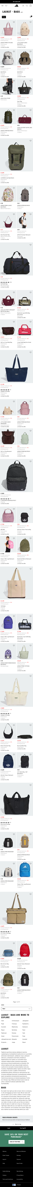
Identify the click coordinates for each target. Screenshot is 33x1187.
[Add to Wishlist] (14, 22)
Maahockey (15, 1027)
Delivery (4, 1151)
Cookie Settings (6, 1171)
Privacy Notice (20, 1175)
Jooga (13, 1042)
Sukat (2, 1036)
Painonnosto (15, 1036)
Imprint (4, 1159)
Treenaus (14, 1024)
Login (8, 1128)
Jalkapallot (25, 1020)
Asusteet (3, 1027)
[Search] (27, 5)
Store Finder (20, 1163)
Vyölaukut (25, 1027)
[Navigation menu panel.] (2, 5)
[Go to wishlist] (6, 5)
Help (4, 1163)
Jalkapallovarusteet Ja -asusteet (6, 1039)
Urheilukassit (15, 1020)
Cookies (4, 1175)
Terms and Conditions (8, 1179)
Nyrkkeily (14, 1030)
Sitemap (19, 1155)
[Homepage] (16, 6)
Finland (19, 1184)
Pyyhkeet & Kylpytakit (25, 1024)
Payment (19, 1159)
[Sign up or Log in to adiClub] (23, 5)
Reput (2, 1030)
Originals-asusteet (4, 1042)
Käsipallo (14, 1039)
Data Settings (20, 1171)
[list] (14, 17)
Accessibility (20, 1179)
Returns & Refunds (21, 1151)
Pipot (23, 1030)
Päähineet (4, 1033)
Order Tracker (6, 1155)
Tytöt (2, 1020)
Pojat (2, 1024)
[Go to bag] (30, 5)
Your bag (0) (23, 1128)
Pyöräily (14, 1033)
